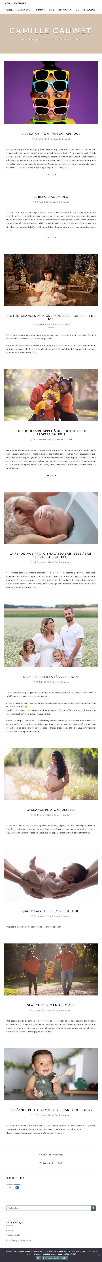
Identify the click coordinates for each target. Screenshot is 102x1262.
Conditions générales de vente (18, 1240)
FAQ (77, 10)
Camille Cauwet (15, 3)
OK (38, 1258)
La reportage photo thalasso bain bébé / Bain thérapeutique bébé (51, 555)
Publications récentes (50, 1163)
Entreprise (40, 10)
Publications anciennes (51, 1154)
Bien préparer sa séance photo (51, 676)
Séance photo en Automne (51, 1005)
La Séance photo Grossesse (51, 809)
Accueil (9, 10)
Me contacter (89, 10)
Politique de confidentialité (54, 1258)
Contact (9, 1230)
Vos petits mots (65, 10)
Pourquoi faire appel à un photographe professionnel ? (51, 432)
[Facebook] (10, 1188)
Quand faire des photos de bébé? (51, 911)
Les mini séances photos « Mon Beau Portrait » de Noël (51, 317)
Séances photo (23, 10)
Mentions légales (13, 1234)
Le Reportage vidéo (51, 196)
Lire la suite (52, 174)
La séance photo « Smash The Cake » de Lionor (51, 1110)
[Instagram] (17, 1188)
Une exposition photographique (51, 133)
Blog (51, 10)
